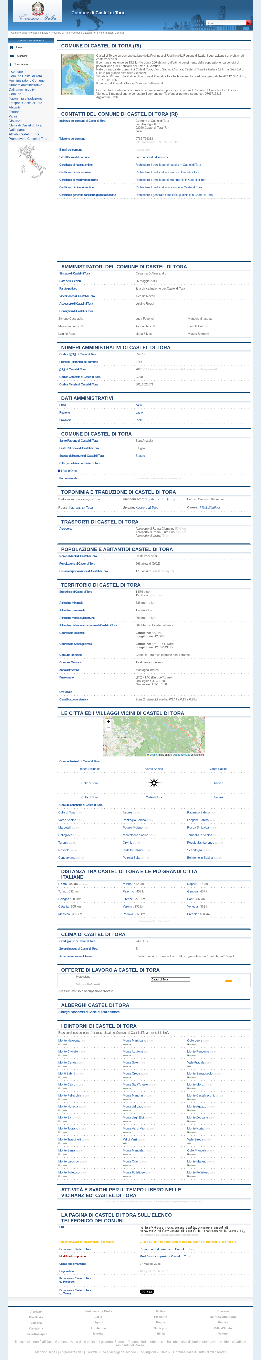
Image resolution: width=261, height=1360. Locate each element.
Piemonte (160, 1316)
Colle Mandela (196, 1150)
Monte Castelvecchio (201, 1095)
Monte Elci (65, 1117)
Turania (63, 842)
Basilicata (36, 1317)
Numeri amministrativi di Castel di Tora (115, 347)
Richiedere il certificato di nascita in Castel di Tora (168, 164)
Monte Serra (66, 1150)
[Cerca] (248, 22)
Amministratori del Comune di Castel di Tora (124, 266)
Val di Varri (130, 1139)
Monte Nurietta (68, 1106)
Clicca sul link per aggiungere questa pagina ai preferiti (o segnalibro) (188, 1241)
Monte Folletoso (69, 1172)
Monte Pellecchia (69, 1095)
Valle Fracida (195, 1062)
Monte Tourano (68, 1128)
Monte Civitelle (68, 1051)
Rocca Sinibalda (89, 769)
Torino (62, 891)
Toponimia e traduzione (26, 98)
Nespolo (63, 850)
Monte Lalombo (68, 1161)
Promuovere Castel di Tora (28, 139)
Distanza (15, 121)
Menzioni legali (46, 1352)
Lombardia (98, 1328)
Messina (64, 914)
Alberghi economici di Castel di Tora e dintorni (89, 1012)
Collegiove (65, 835)
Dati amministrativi (87, 398)
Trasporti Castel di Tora (25, 103)
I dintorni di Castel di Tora (99, 1026)
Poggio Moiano (133, 827)
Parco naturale (68, 478)
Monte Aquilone (133, 1051)
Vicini (13, 116)
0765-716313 (144, 138)
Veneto (223, 1333)
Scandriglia (194, 850)
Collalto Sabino (133, 850)
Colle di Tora (144, 69)
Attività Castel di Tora (24, 134)
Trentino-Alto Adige (223, 1316)
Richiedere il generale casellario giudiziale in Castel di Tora (174, 194)
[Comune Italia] (37, 21)
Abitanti (14, 107)
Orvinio (127, 842)
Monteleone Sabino (135, 835)
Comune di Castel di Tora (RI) (101, 45)
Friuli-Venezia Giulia (98, 1311)
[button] (108, 722)
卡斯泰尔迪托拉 (209, 507)
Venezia (192, 906)
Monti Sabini (66, 1073)
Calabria (36, 1322)
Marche (98, 1333)
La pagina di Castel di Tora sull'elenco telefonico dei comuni (116, 1217)
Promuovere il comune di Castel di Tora (167, 1249)
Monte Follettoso (134, 1172)
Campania (36, 1328)
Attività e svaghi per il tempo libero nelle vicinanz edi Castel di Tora (121, 1192)
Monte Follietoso (198, 1172)
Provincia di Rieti (60, 32)
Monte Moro (195, 1084)
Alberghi (22, 56)
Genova (192, 891)
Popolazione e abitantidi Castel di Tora (117, 549)
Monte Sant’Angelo (135, 1084)
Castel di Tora (105, 55)
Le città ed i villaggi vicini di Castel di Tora (122, 713)
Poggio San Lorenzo (200, 842)
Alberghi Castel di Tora (95, 1005)
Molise (160, 1311)
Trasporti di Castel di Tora (99, 522)
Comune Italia (19, 32)
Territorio (15, 112)
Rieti (99, 73)
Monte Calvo (66, 1084)
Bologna (63, 899)
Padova (128, 914)
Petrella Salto (131, 857)
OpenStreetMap (181, 754)
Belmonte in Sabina (200, 857)
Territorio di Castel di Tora (100, 585)
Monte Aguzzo (196, 1106)
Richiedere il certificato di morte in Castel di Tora (167, 172)
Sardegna (160, 1328)
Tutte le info (21, 64)
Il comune (16, 71)
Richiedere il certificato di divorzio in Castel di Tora (169, 187)
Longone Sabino (198, 820)
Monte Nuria (195, 1128)
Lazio (139, 412)
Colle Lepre (194, 1040)
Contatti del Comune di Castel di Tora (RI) (119, 114)
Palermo (128, 891)
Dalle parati (17, 130)
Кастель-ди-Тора (81, 507)
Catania (63, 906)
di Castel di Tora (97, 12)
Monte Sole (130, 1062)
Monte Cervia (67, 1062)
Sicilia (160, 1333)
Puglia (160, 1322)
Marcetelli (64, 827)
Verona (127, 906)
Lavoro (20, 47)
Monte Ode (130, 1161)
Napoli (191, 884)
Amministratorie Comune (27, 80)
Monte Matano (196, 1161)
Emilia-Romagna (36, 1334)
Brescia (192, 914)
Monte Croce (131, 1073)
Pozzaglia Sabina (134, 820)
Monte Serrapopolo (199, 1073)
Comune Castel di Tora (85, 32)
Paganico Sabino (198, 812)
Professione (83, 976)
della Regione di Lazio (190, 55)
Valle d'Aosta (223, 1328)
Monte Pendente (198, 1051)
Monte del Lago (133, 1106)
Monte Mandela (133, 1150)
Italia (139, 405)
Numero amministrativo (25, 85)
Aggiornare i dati (107, 97)
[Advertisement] (154, 228)
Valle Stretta (195, 1139)
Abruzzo (36, 1311)
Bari (189, 899)
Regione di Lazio (38, 32)
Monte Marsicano (134, 1040)
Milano (127, 884)
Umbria (223, 1322)
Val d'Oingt (69, 470)
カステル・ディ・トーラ (158, 499)
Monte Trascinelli (69, 1139)
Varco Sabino (162, 69)
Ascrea (178, 69)
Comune (15, 94)
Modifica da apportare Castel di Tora (165, 1256)
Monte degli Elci (133, 1117)
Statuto (140, 455)
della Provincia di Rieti (158, 55)
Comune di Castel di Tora (96, 434)
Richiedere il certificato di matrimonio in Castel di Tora (171, 179)
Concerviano (66, 857)
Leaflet (153, 754)
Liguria (98, 1322)
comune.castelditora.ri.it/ (152, 157)
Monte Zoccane (197, 1117)
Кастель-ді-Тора (147, 507)
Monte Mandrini (133, 1095)
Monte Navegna (69, 1040)
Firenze (128, 899)
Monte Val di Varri (134, 1128)
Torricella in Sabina (199, 835)
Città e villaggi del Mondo (117, 1352)
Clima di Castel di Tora (93, 934)
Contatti (91, 1352)
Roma (62, 884)
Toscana (223, 1311)
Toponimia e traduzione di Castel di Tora (118, 492)
